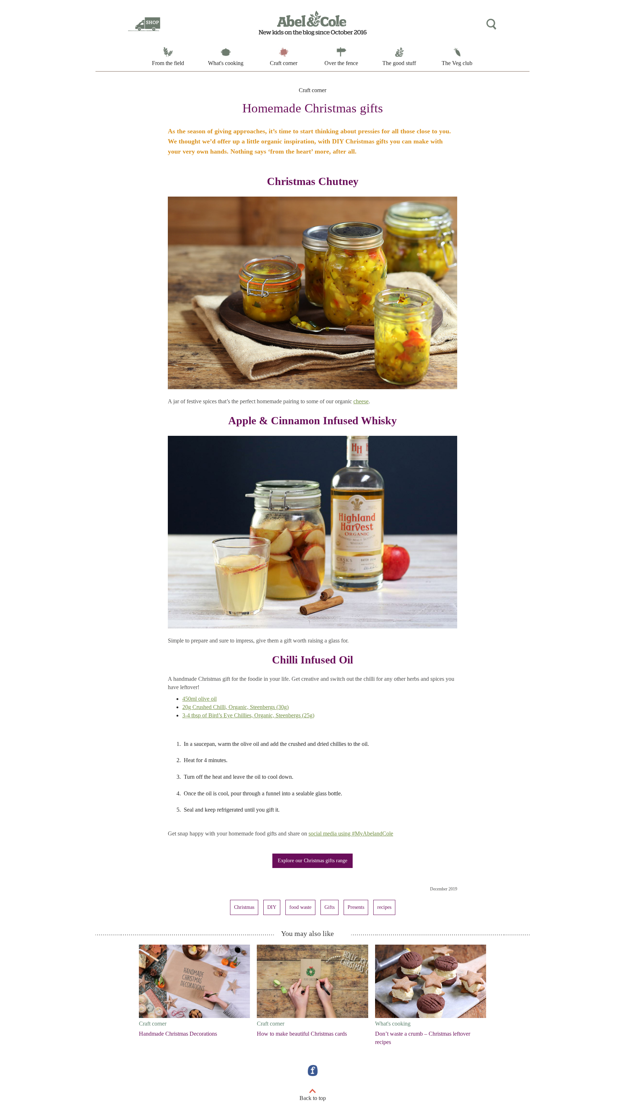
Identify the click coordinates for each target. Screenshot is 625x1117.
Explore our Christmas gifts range (312, 860)
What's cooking (225, 63)
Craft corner (283, 63)
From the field (168, 63)
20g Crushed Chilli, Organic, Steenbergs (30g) (235, 707)
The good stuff (399, 63)
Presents (356, 907)
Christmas (244, 907)
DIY (271, 907)
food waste (300, 907)
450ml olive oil (199, 699)
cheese (361, 401)
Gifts (329, 907)
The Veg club (457, 63)
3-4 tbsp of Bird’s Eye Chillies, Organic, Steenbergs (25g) (248, 715)
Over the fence (341, 63)
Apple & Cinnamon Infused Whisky (312, 420)
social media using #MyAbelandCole (351, 833)
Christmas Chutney (312, 181)
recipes (384, 907)
